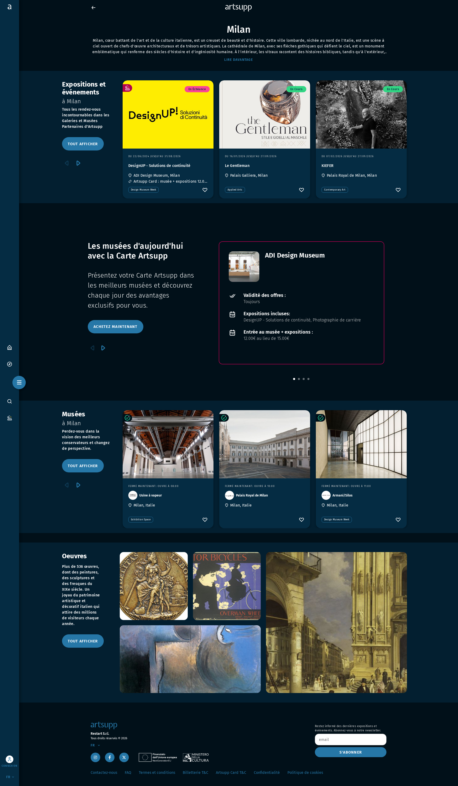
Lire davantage (238, 60)
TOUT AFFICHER (83, 144)
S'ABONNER (350, 752)
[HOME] (9, 347)
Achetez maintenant (116, 326)
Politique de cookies (305, 772)
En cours (296, 89)
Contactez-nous (104, 772)
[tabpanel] (301, 302)
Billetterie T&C (195, 772)
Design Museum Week (143, 189)
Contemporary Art (334, 189)
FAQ (128, 772)
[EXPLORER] (9, 364)
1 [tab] (294, 379)
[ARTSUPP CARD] (9, 417)
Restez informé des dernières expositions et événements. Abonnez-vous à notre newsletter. (348, 728)
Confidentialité (267, 772)
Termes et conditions (157, 772)
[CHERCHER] (9, 401)
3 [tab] (303, 379)
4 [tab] (308, 379)
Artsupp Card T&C (231, 772)
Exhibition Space (141, 519)
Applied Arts (235, 189)
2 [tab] (299, 379)
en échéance (197, 89)
